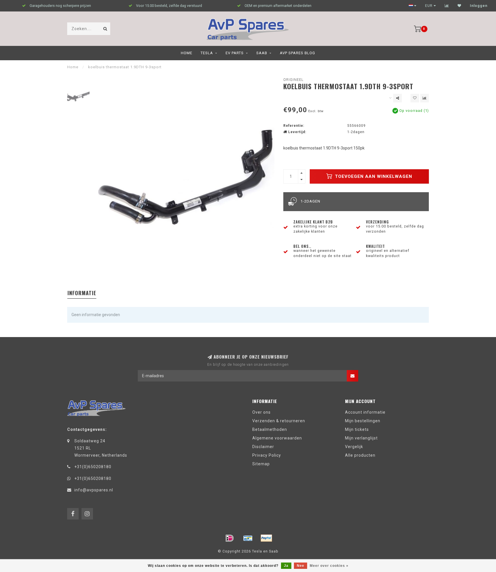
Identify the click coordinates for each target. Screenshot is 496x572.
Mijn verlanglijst (361, 438)
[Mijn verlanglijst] (459, 6)
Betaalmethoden (269, 429)
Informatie (81, 293)
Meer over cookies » (329, 566)
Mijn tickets (357, 429)
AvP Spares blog (297, 53)
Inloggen (478, 6)
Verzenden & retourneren (278, 421)
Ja (286, 566)
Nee (300, 566)
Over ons (261, 412)
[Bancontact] (248, 538)
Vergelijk (354, 446)
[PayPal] (266, 538)
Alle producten (360, 455)
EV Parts (235, 53)
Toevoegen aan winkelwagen (373, 176)
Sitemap (261, 464)
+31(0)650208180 (92, 466)
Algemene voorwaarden (277, 438)
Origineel (293, 79)
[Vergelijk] (447, 6)
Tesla (207, 53)
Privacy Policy (266, 455)
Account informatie (365, 412)
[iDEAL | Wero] (229, 538)
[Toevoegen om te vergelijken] (424, 98)
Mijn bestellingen (362, 421)
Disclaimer (263, 446)
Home (186, 53)
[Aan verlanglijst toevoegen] (414, 98)
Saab (261, 53)
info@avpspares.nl (93, 490)
